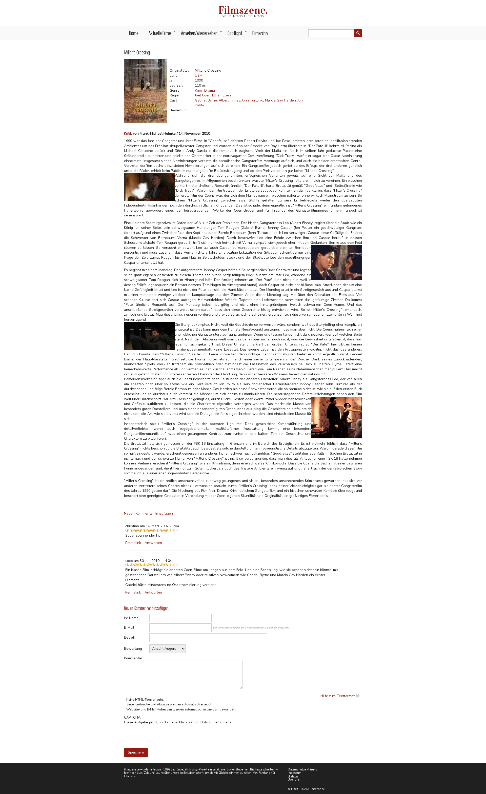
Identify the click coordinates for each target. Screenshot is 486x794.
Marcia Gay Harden (280, 100)
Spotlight (237, 34)
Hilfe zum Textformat (337, 696)
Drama (209, 90)
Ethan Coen (221, 95)
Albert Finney (229, 100)
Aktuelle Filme (162, 34)
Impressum (294, 773)
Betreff (129, 637)
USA (198, 75)
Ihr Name (131, 618)
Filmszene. (243, 10)
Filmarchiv (260, 33)
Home (133, 33)
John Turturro (252, 100)
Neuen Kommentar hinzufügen (148, 513)
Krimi (198, 90)
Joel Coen (202, 95)
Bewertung (133, 648)
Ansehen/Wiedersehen (201, 34)
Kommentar (133, 658)
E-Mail (129, 627)
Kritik (128, 133)
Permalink (133, 542)
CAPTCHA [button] (132, 717)
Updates (293, 776)
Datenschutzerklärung (302, 769)
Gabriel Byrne (206, 100)
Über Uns (293, 780)
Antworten (153, 542)
